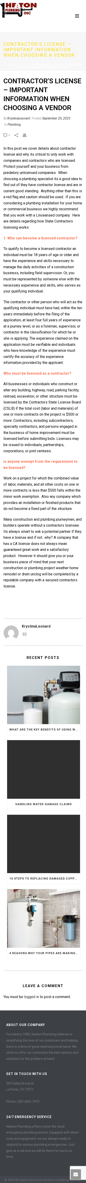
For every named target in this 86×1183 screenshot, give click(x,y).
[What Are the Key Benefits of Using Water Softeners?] (43, 695)
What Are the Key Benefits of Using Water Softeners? (44, 729)
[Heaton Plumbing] (18, 10)
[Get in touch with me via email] (24, 635)
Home (7, 65)
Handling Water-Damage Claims (43, 804)
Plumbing (21, 65)
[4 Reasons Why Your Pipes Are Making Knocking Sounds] (43, 918)
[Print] (27, 135)
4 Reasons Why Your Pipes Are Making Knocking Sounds (44, 953)
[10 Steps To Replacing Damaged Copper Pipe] (43, 844)
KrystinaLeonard (18, 118)
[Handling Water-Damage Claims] (43, 769)
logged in (31, 997)
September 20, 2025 (56, 118)
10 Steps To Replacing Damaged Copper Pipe (44, 878)
